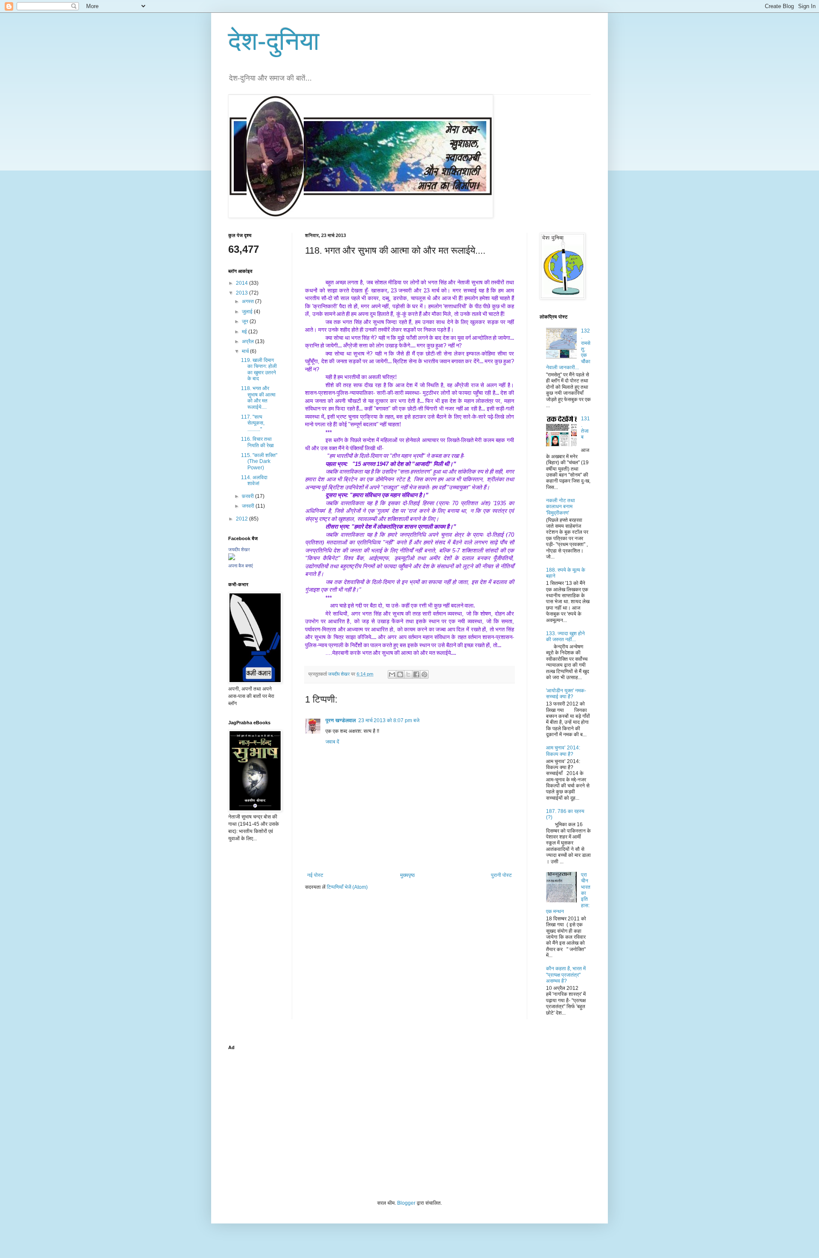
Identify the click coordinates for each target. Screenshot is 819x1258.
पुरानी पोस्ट (501, 875)
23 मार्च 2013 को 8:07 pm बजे (388, 720)
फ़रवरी (248, 496)
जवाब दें (332, 742)
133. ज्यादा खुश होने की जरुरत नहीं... (565, 636)
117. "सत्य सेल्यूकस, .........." (252, 423)
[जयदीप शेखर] (231, 558)
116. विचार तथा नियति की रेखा (257, 442)
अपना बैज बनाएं (240, 565)
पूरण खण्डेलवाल (340, 720)
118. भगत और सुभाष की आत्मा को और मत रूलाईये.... (258, 397)
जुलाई (248, 312)
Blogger (406, 1203)
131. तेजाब (585, 428)
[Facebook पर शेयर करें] (416, 674)
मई (245, 332)
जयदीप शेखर (239, 549)
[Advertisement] (409, 1114)
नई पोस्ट (315, 875)
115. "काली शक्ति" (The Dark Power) (259, 461)
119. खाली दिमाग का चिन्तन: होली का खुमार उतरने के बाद (259, 369)
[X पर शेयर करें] (408, 674)
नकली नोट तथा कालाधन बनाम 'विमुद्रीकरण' (560, 506)
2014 (242, 283)
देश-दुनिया (273, 41)
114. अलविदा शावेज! (254, 480)
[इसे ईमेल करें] (392, 674)
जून (246, 321)
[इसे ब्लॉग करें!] (400, 674)
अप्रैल (248, 341)
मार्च (246, 351)
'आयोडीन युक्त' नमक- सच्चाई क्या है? (566, 694)
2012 (242, 519)
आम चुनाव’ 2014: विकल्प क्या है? (563, 751)
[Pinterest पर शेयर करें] (424, 674)
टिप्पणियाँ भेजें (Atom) (347, 887)
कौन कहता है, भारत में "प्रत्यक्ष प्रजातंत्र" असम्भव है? (566, 975)
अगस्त (248, 301)
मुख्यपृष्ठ (407, 875)
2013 (242, 293)
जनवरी (249, 506)
